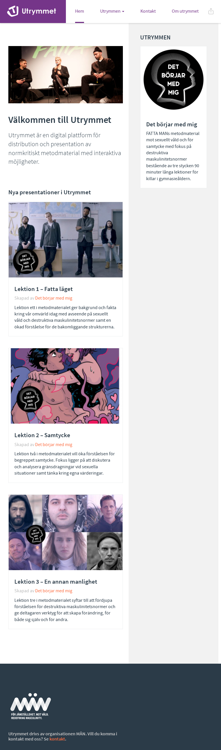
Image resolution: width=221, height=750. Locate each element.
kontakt (57, 739)
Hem (79, 11)
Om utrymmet (185, 11)
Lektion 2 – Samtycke (42, 435)
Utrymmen (110, 11)
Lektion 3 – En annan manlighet (55, 581)
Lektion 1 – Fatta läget (43, 289)
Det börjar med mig (53, 298)
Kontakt (148, 11)
